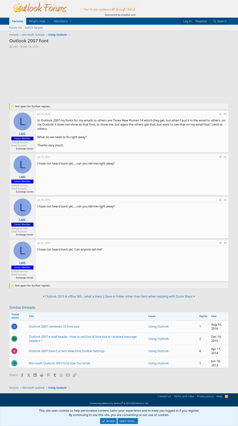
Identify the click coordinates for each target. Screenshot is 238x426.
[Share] (220, 114)
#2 (225, 157)
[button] (48, 21)
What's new (37, 21)
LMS (15, 46)
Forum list (15, 27)
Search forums (34, 27)
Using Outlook (158, 326)
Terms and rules (184, 396)
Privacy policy (205, 396)
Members (60, 21)
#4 (225, 243)
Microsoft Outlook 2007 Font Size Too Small (59, 363)
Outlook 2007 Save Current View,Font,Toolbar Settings (67, 351)
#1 (225, 114)
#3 (225, 199)
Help (219, 396)
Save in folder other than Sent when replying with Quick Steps (149, 296)
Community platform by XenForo (119, 403)
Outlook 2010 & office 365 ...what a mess (73, 296)
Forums (17, 21)
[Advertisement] (99, 76)
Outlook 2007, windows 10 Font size (54, 326)
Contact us (164, 396)
